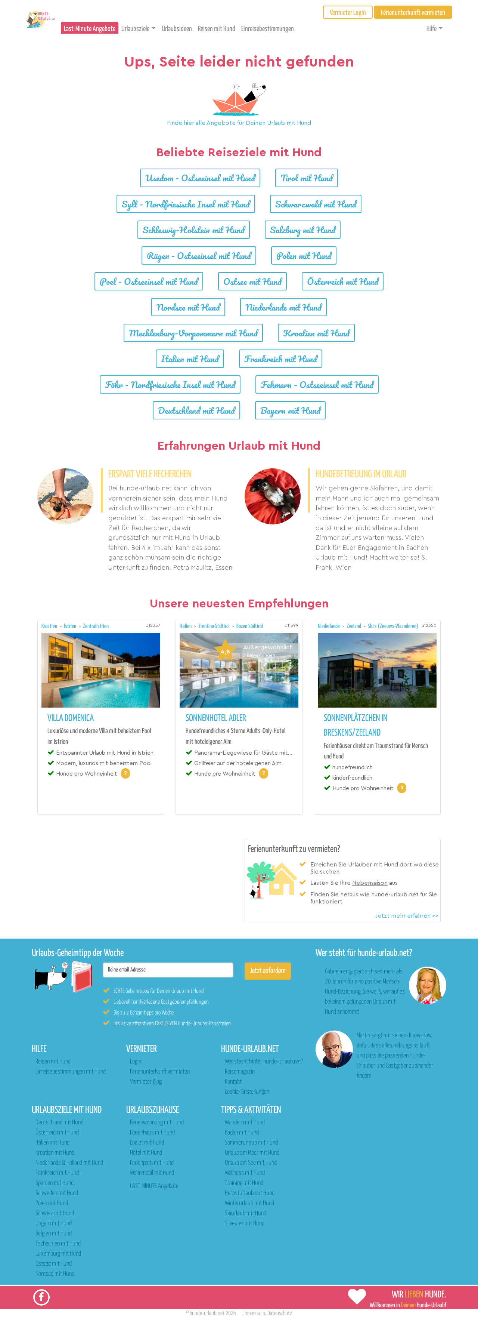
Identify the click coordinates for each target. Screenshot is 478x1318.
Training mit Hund (244, 1183)
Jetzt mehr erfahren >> (407, 916)
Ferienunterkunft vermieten (160, 1072)
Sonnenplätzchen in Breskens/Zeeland (356, 725)
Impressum (254, 1313)
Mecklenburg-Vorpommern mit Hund (193, 333)
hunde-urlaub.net (207, 1313)
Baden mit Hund (242, 1133)
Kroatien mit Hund (316, 333)
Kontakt (233, 1082)
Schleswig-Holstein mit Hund (194, 229)
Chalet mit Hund (147, 1143)
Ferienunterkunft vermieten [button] (413, 12)
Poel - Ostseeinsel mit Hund (149, 281)
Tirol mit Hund (306, 177)
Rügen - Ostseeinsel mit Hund (199, 255)
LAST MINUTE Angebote (154, 1186)
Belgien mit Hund (53, 1234)
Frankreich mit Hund (280, 358)
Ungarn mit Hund (53, 1223)
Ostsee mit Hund (252, 281)
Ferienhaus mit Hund (152, 1133)
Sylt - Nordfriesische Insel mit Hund (186, 204)
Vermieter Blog (146, 1082)
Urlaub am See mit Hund (251, 1163)
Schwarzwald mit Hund (315, 204)
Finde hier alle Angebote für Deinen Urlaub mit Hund (239, 123)
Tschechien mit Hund (58, 1244)
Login (135, 1062)
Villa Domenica (70, 718)
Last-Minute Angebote (89, 29)
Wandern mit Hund (245, 1123)
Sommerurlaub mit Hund (251, 1143)
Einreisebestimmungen (267, 29)
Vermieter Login (348, 12)
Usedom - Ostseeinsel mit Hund (200, 177)
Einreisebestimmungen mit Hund (70, 1072)
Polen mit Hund (303, 255)
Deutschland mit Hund (196, 410)
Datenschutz (279, 1313)
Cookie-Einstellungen (247, 1092)
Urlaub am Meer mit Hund (252, 1153)
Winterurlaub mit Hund (249, 1203)
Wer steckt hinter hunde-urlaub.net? (264, 1062)
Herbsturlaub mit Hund (249, 1193)
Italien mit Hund (190, 358)
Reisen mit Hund (216, 29)
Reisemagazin (240, 1072)
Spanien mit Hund (54, 1183)
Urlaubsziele (135, 29)
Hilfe (431, 29)
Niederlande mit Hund (283, 307)
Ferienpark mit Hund (152, 1163)
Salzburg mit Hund (302, 229)
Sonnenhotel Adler (216, 718)
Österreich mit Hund (342, 281)
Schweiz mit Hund (54, 1213)
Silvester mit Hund (244, 1223)
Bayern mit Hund (290, 410)
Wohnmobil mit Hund (152, 1173)
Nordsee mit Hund (188, 307)
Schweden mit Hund (56, 1193)
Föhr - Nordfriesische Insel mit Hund (170, 384)
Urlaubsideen (177, 29)
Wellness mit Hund (245, 1173)
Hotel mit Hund (146, 1153)
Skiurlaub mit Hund (245, 1213)
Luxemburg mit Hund (58, 1254)
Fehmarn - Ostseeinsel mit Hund (317, 384)
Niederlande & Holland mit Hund (69, 1163)
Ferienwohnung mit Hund (157, 1123)
